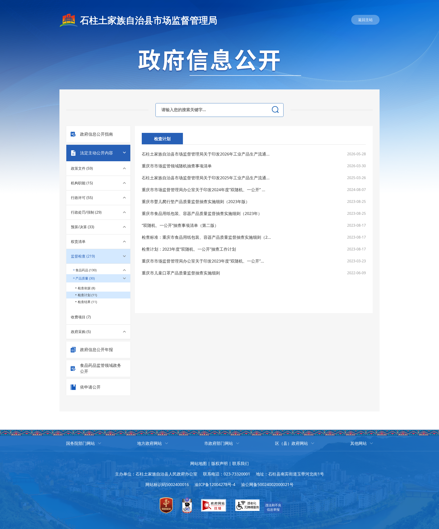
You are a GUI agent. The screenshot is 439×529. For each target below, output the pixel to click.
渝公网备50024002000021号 (267, 484)
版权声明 (219, 463)
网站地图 (198, 463)
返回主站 (365, 19)
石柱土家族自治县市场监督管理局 (148, 20)
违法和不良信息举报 (273, 507)
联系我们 (240, 463)
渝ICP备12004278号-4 (215, 484)
